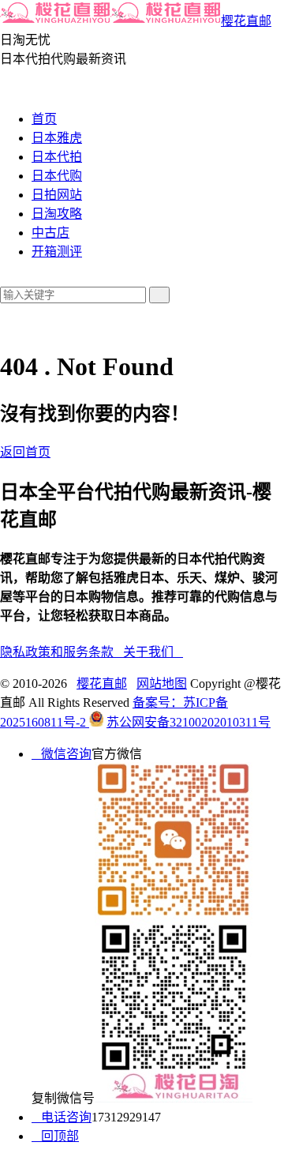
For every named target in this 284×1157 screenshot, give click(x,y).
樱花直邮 (246, 21)
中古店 (50, 232)
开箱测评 (57, 251)
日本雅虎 (57, 138)
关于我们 (153, 652)
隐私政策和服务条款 (61, 652)
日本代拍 (57, 156)
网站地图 (161, 683)
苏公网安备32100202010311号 (188, 722)
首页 (44, 119)
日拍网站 (57, 194)
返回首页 (25, 452)
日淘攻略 (57, 213)
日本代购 (57, 175)
